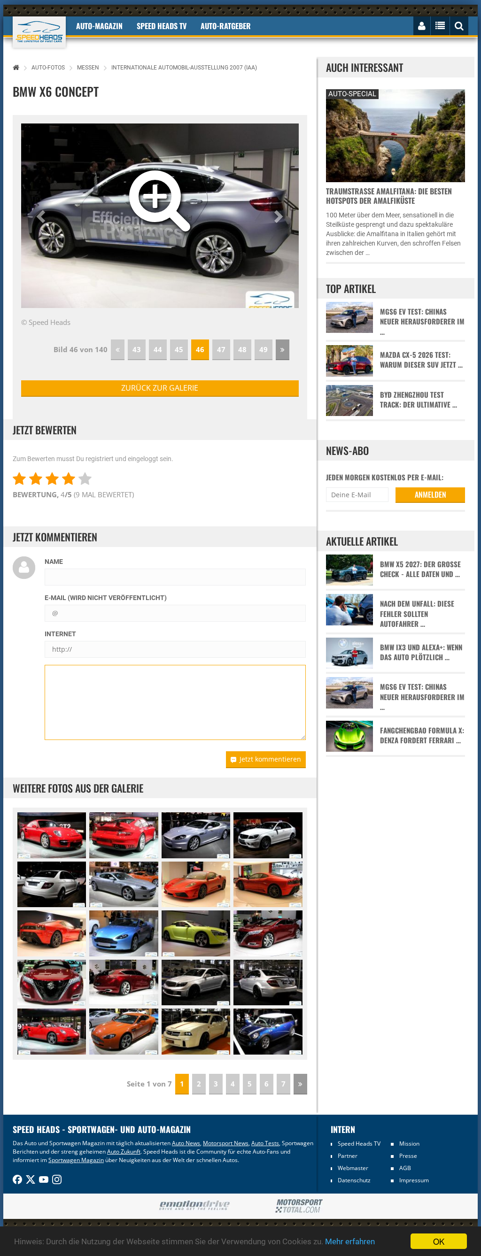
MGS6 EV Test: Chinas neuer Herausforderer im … (422, 322)
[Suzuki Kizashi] (267, 933)
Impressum (414, 1180)
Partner (347, 1156)
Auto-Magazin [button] (99, 25)
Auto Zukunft (123, 1152)
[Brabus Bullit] (196, 983)
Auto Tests (265, 1143)
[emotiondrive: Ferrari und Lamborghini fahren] (194, 1206)
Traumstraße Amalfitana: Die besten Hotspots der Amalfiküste (389, 195)
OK (438, 1241)
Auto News (186, 1143)
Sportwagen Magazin (76, 1160)
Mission (409, 1144)
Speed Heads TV (359, 1144)
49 (263, 349)
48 (242, 349)
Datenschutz (354, 1180)
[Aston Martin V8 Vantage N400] (123, 1032)
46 (200, 349)
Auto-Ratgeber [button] (226, 25)
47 (221, 349)
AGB (405, 1168)
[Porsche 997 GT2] (51, 835)
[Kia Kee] (196, 933)
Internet (60, 634)
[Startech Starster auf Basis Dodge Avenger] (196, 1032)
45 (179, 349)
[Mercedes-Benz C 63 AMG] (267, 835)
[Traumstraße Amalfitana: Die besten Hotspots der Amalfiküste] (395, 134)
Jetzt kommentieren (270, 759)
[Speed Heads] (39, 32)
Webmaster (353, 1168)
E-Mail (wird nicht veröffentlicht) (106, 597)
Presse (408, 1156)
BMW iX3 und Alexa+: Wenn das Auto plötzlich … (421, 652)
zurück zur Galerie (159, 388)
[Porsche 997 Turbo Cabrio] (51, 1032)
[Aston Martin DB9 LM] (123, 885)
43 (136, 349)
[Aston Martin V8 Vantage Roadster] (123, 933)
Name (54, 561)
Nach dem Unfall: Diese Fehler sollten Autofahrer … (417, 614)
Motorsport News (225, 1143)
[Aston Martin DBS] (196, 835)
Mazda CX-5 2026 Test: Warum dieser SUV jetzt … (421, 360)
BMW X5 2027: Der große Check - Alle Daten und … (420, 569)
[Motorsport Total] (299, 1206)
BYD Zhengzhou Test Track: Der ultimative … (418, 399)
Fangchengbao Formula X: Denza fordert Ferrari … (422, 735)
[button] (42, 215)
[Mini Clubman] (267, 1032)
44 (158, 349)
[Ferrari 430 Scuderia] (196, 885)
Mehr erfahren (350, 1241)
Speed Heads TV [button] (161, 25)
